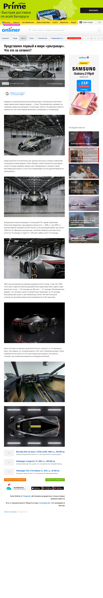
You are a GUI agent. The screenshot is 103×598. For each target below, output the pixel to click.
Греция (20, 512)
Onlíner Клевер (88, 22)
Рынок (25, 512)
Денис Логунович (57, 83)
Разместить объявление (55, 480)
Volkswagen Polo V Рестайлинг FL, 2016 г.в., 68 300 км (37, 470)
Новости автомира (10, 512)
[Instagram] (91, 38)
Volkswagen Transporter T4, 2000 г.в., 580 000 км (35, 461)
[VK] (95, 38)
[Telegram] (88, 38)
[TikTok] (98, 38)
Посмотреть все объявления (15, 480)
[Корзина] (99, 30)
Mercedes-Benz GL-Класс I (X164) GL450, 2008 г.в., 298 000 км (40, 451)
